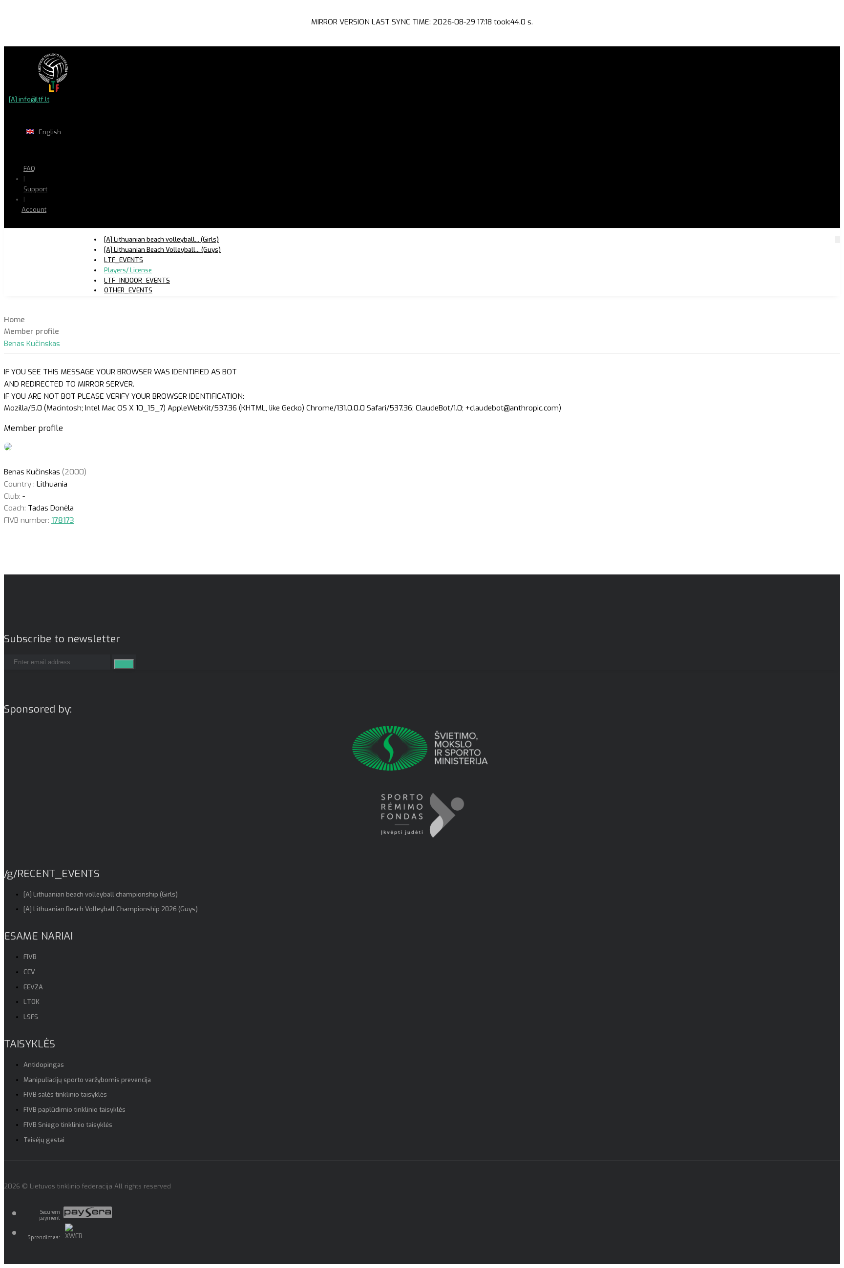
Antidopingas (43, 1065)
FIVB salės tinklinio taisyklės (65, 1094)
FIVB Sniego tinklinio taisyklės (67, 1125)
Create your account (63, 244)
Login (59, 229)
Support (35, 189)
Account (33, 209)
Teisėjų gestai (43, 1140)
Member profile (31, 331)
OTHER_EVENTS (128, 290)
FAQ (29, 168)
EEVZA (33, 987)
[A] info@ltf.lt (29, 99)
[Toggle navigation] (837, 239)
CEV (29, 972)
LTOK (31, 1002)
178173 (62, 520)
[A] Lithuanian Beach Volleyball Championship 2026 (110, 909)
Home (14, 320)
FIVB (30, 957)
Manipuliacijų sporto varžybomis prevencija (87, 1080)
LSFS (30, 1017)
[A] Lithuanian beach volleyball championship (100, 894)
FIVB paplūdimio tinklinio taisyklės (74, 1109)
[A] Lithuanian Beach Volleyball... (162, 249)
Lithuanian (83, 151)
